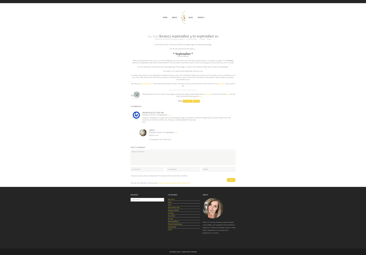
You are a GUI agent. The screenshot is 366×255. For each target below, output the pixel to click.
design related (173, 210)
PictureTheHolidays (175, 224)
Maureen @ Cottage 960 (153, 112)
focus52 (174, 39)
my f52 (170, 218)
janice (182, 39)
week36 (196, 101)
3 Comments (191, 39)
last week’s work (147, 84)
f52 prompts (187, 101)
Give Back (171, 216)
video (170, 229)
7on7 (169, 205)
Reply (169, 115)
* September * (183, 53)
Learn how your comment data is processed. (174, 183)
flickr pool (221, 84)
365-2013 (171, 199)
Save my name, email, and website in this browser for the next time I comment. (160, 176)
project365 (172, 227)
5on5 (169, 202)
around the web (174, 207)
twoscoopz (208, 94)
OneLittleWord (173, 221)
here (227, 94)
